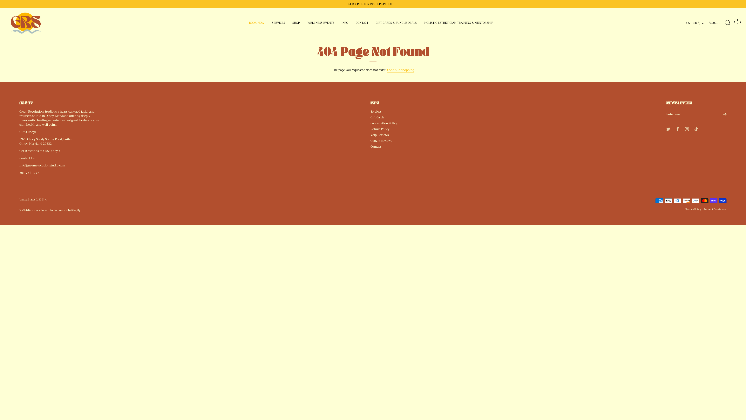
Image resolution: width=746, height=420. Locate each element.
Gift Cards (377, 117)
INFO (345, 22)
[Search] (727, 23)
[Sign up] (725, 114)
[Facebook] (678, 128)
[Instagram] (687, 128)
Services (376, 111)
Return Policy (379, 129)
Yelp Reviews (379, 134)
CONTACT (362, 22)
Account (714, 23)
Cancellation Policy (383, 123)
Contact (375, 146)
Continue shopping (400, 70)
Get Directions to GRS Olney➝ (39, 150)
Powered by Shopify (69, 210)
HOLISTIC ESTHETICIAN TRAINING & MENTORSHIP (458, 22)
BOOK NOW (256, 22)
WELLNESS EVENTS (320, 22)
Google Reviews (381, 140)
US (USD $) (693, 23)
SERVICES (278, 22)
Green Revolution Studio (42, 210)
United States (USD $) (31, 199)
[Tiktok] (696, 128)
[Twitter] (668, 128)
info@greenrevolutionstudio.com (42, 165)
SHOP (296, 22)
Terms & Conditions (715, 209)
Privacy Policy (693, 209)
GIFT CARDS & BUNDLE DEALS (396, 22)
